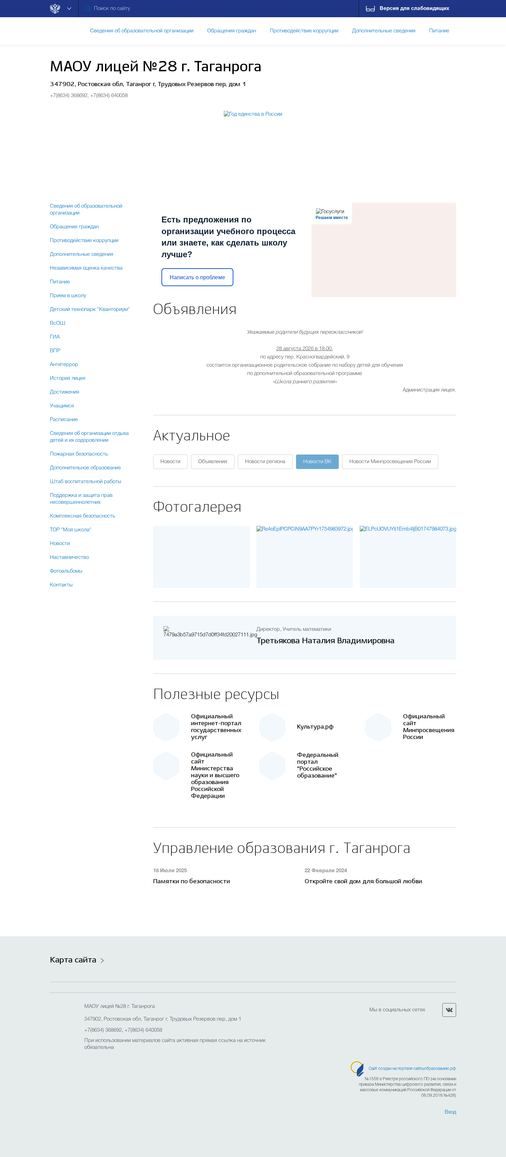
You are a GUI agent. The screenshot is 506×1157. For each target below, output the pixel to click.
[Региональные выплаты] (408, 529)
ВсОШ (57, 323)
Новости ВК (317, 461)
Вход (450, 1112)
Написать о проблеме (197, 277)
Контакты (61, 585)
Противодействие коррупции (84, 240)
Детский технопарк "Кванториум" (90, 309)
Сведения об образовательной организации (86, 210)
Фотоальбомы (66, 571)
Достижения (64, 392)
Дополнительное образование (85, 468)
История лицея (67, 378)
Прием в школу (68, 295)
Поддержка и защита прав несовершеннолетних (81, 499)
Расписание (64, 419)
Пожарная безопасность (79, 454)
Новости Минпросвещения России (390, 461)
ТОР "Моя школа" (71, 530)
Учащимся (62, 406)
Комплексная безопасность (82, 516)
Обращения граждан (74, 227)
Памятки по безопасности (191, 882)
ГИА (55, 337)
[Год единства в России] (253, 145)
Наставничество (69, 557)
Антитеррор (64, 364)
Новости (60, 543)
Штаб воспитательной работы (85, 481)
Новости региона (265, 461)
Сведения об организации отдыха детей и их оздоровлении (89, 437)
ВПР (55, 350)
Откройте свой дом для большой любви (363, 882)
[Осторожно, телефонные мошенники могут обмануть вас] (304, 529)
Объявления (212, 461)
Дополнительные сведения (81, 254)
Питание (60, 282)
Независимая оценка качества (86, 268)
